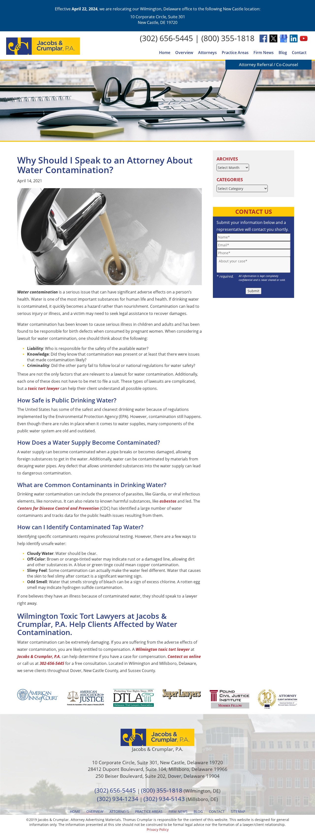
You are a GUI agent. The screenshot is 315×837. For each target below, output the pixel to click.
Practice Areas (235, 52)
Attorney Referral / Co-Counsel (268, 64)
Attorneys (207, 52)
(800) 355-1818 (227, 38)
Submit (253, 291)
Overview (184, 52)
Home (164, 52)
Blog (283, 52)
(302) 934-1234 (117, 799)
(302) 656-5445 (166, 38)
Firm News (263, 52)
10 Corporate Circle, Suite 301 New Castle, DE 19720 (157, 19)
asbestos (167, 501)
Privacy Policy (158, 829)
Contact (299, 52)
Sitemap (238, 811)
